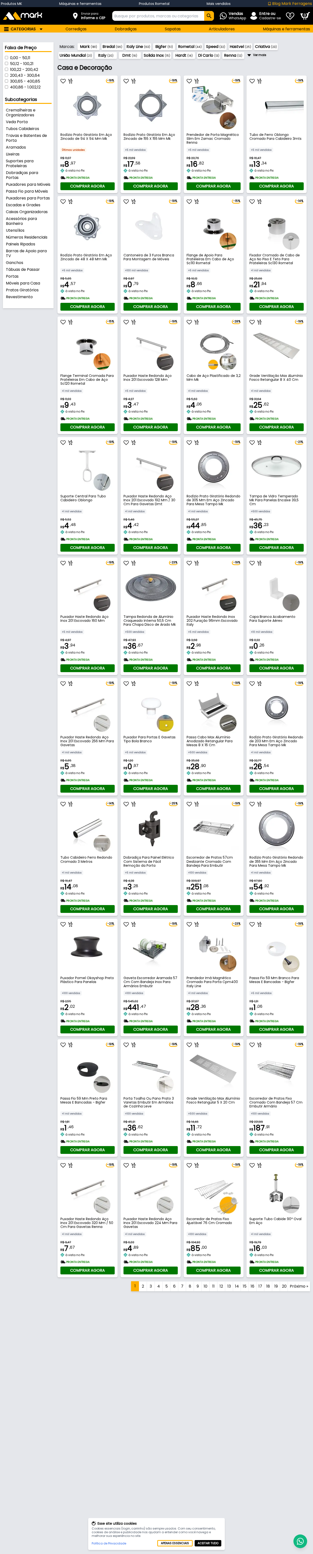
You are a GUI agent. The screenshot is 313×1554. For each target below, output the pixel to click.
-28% (236, 321)
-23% (173, 562)
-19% (110, 80)
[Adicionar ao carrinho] (70, 81)
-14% (299, 201)
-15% (236, 201)
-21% (299, 442)
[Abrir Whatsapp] (300, 1541)
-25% (174, 803)
